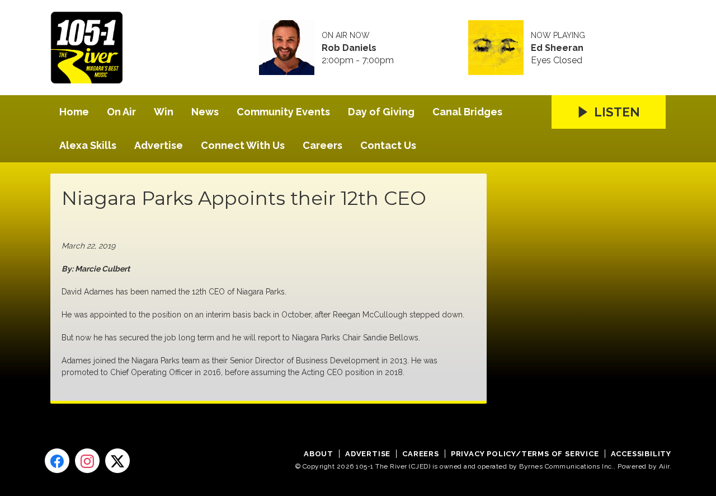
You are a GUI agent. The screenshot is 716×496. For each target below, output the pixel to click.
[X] (117, 460)
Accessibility (641, 454)
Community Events (283, 112)
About (318, 454)
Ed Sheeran (557, 48)
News (205, 112)
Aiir (664, 466)
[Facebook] (57, 460)
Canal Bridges (467, 112)
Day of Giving (381, 112)
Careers (322, 145)
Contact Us (388, 145)
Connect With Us (243, 145)
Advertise (158, 145)
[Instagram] (87, 460)
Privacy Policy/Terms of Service (525, 454)
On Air (121, 112)
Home (74, 112)
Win (163, 112)
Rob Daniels (349, 48)
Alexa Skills (87, 145)
